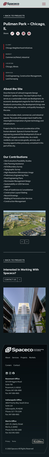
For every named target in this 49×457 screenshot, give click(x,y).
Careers (8, 365)
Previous (22, 242)
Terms (14, 441)
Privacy (7, 441)
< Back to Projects (14, 15)
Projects (24, 357)
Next (27, 242)
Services (15, 357)
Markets (32, 357)
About (7, 357)
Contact (16, 365)
